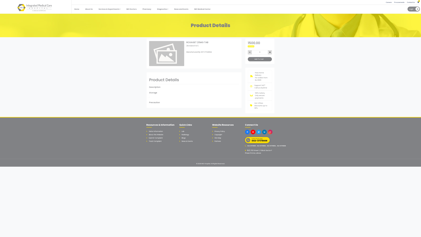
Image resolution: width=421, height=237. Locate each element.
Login (411, 9)
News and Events (181, 9)
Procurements (399, 2)
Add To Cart (259, 59)
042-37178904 (271, 146)
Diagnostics (162, 9)
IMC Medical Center (202, 9)
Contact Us (411, 2)
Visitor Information (156, 131)
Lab (183, 131)
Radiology (185, 135)
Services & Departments (109, 9)
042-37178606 (281, 146)
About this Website (156, 135)
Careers (389, 2)
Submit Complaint (156, 138)
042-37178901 (251, 146)
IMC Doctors (131, 9)
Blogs (184, 138)
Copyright (218, 135)
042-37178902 (261, 146)
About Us (89, 9)
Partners (218, 141)
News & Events (187, 141)
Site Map (218, 138)
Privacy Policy (220, 131)
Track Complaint (155, 141)
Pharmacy (147, 9)
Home (76, 9)
